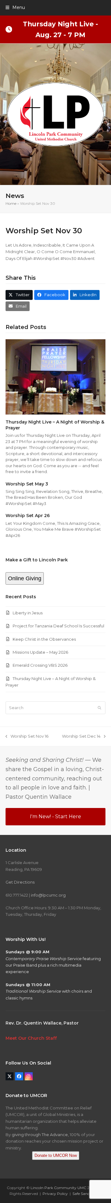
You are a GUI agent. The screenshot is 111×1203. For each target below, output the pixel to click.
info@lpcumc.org (48, 895)
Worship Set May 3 (27, 484)
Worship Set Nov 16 (27, 737)
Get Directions (20, 882)
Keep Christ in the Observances (44, 639)
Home (11, 203)
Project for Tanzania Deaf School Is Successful (58, 625)
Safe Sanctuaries (86, 1193)
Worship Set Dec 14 (81, 737)
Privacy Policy (55, 1193)
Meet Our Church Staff (31, 1038)
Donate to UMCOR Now (56, 1155)
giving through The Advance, (40, 1134)
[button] (15, 7)
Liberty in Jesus (28, 612)
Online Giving (24, 578)
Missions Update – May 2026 (40, 652)
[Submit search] (99, 708)
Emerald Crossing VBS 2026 (40, 665)
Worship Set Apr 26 (28, 515)
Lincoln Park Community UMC (58, 1187)
